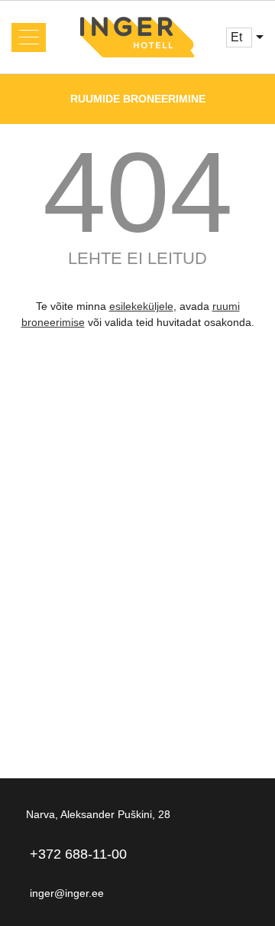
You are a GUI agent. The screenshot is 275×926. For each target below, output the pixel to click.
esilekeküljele (141, 306)
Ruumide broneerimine (137, 99)
